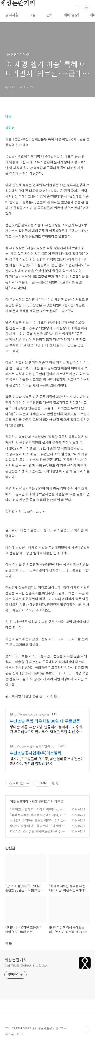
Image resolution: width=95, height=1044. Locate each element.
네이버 (10, 127)
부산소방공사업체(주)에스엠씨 (35, 752)
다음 (8, 116)
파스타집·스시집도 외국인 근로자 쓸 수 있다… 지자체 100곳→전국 (37, 833)
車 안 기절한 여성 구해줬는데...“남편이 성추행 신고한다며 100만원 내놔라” (37, 828)
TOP (86, 1029)
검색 (76, 9)
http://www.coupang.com (29, 714)
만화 (49, 14)
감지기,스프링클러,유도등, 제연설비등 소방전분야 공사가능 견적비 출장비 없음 (47, 761)
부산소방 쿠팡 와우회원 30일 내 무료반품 (45, 720)
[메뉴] (86, 8)
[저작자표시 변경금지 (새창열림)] (55, 783)
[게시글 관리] (27, 783)
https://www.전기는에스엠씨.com (33, 746)
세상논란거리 (19, 801)
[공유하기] (22, 783)
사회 (34, 801)
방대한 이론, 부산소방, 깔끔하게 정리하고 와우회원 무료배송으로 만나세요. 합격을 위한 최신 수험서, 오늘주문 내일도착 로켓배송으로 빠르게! (46, 729)
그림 (32, 14)
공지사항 (12, 14)
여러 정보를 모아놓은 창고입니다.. (26, 965)
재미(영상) (71, 14)
